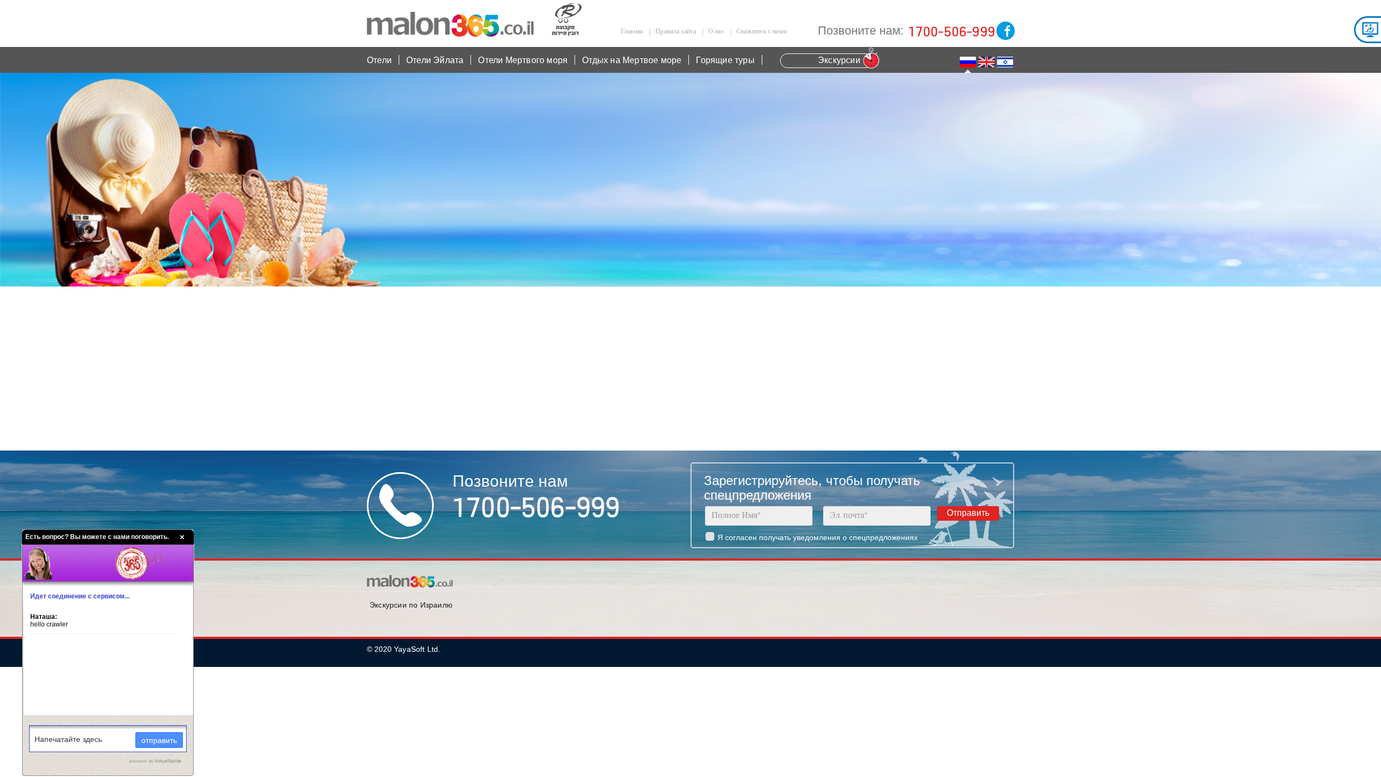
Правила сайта (675, 32)
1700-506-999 (951, 32)
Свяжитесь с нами (761, 32)
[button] (1005, 62)
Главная (632, 32)
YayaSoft (409, 649)
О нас (716, 32)
